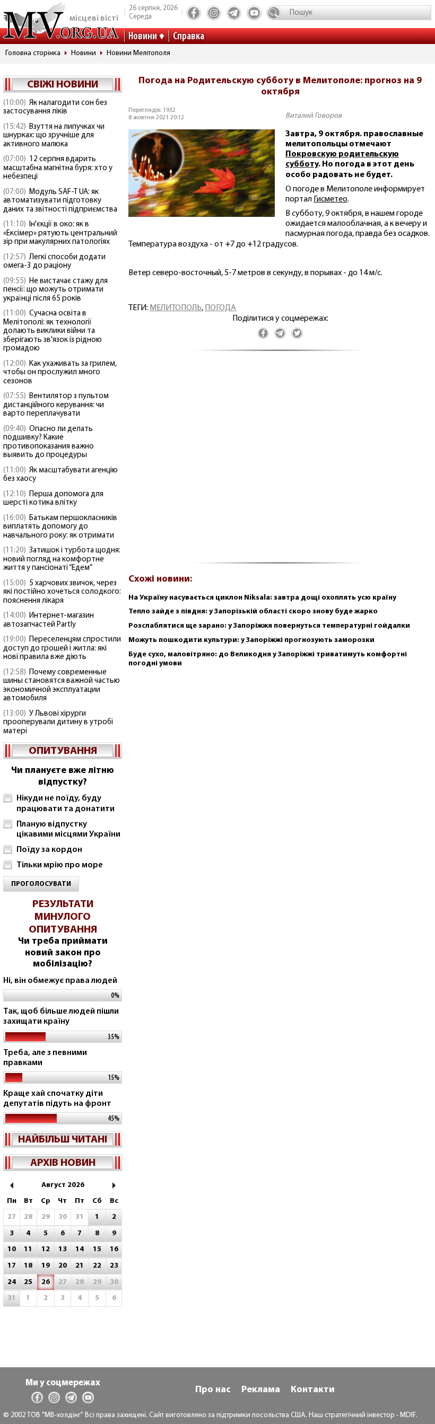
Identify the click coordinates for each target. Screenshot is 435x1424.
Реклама (260, 1390)
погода (220, 308)
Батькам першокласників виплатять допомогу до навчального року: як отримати (60, 527)
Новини (142, 36)
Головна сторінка (32, 53)
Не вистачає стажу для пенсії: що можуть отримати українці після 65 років (55, 290)
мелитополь (176, 308)
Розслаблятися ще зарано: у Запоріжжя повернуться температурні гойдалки (269, 626)
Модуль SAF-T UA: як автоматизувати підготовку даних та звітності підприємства (60, 201)
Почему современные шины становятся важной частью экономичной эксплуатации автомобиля (61, 686)
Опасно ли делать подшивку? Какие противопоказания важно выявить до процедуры (48, 442)
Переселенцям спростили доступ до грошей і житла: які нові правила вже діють (62, 648)
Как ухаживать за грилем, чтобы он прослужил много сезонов (60, 372)
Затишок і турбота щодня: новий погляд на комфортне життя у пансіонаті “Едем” (61, 559)
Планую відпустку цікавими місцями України (68, 829)
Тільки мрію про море (59, 865)
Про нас (213, 1390)
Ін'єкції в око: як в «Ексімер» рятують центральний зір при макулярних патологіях (60, 233)
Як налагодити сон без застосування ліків (55, 107)
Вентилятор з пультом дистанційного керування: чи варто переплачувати (56, 405)
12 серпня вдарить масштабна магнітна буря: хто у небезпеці (57, 168)
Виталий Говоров (313, 116)
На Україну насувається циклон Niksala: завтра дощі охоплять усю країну (262, 598)
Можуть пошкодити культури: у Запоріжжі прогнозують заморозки (251, 640)
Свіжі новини (62, 85)
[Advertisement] (280, 462)
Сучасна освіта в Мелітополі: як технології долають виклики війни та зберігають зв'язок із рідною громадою (52, 331)
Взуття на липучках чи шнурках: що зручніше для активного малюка (54, 135)
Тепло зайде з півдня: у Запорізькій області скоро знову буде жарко (253, 612)
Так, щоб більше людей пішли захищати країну (61, 1016)
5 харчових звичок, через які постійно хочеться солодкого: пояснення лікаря (62, 592)
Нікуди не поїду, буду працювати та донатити (65, 803)
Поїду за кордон (49, 850)
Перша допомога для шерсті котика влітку (53, 498)
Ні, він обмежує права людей (60, 981)
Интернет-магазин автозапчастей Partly (48, 620)
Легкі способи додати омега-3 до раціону (54, 261)
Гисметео (330, 199)
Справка (188, 36)
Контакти (313, 1390)
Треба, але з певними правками (45, 1058)
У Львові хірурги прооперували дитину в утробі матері (58, 722)
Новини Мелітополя (138, 53)
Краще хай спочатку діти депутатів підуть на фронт (57, 1098)
